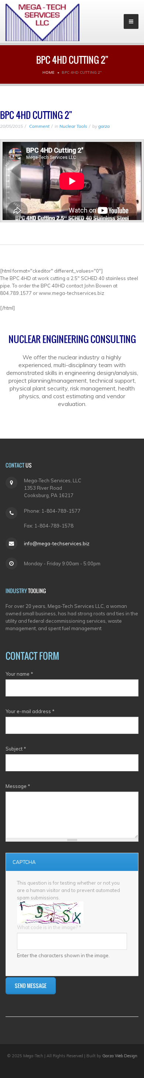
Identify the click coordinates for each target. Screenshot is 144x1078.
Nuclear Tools (73, 126)
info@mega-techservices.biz (56, 543)
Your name (19, 674)
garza (104, 126)
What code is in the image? (49, 927)
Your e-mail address (30, 711)
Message (18, 786)
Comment (38, 126)
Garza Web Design (119, 1055)
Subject (16, 749)
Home (48, 72)
